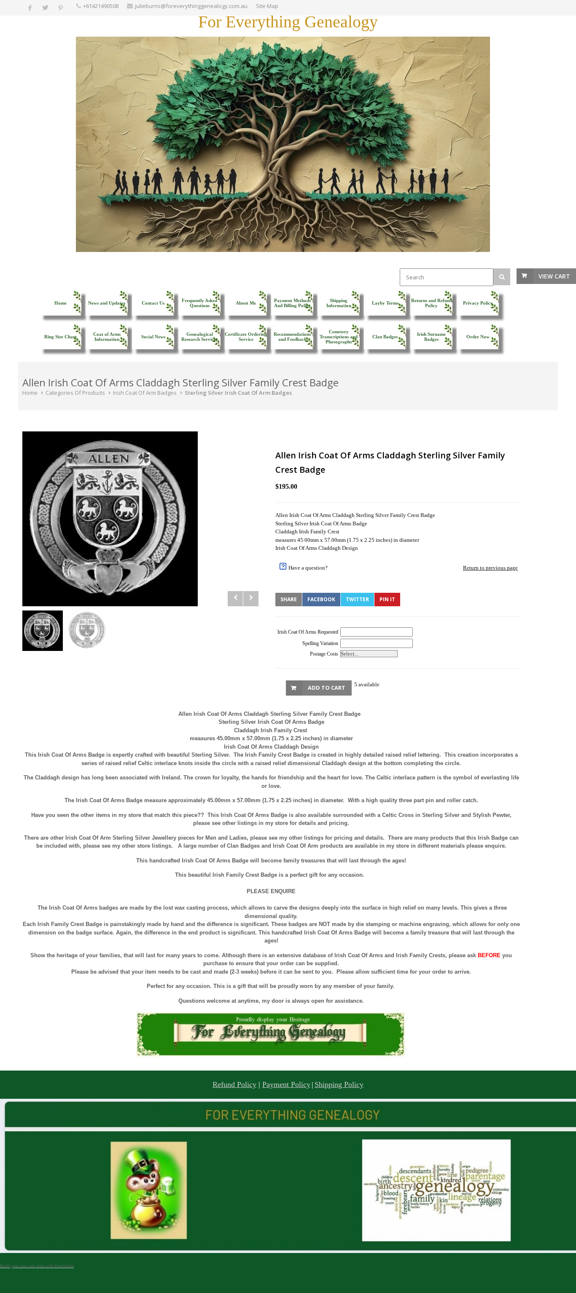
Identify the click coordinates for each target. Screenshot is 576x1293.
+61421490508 (100, 6)
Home (30, 392)
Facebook (321, 599)
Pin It (387, 599)
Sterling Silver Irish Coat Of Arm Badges (238, 392)
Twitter (357, 599)
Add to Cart (326, 687)
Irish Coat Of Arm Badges (145, 392)
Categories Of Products (75, 392)
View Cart (554, 276)
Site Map (267, 6)
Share (288, 599)
